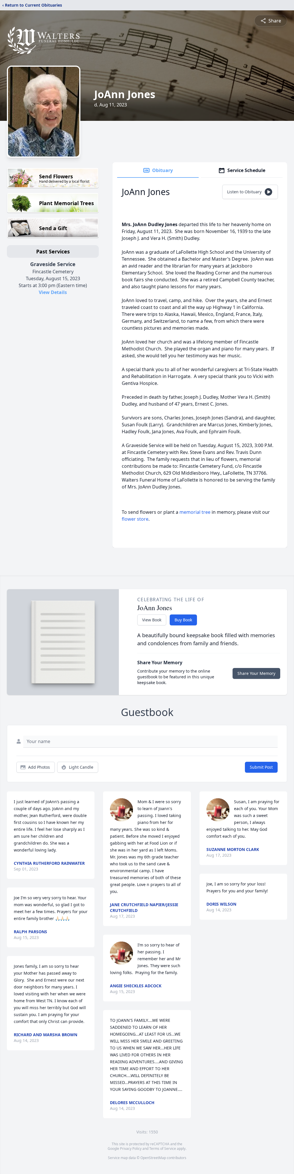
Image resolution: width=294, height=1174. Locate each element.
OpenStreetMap (153, 1157)
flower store (135, 519)
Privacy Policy (131, 1148)
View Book (151, 620)
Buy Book (183, 620)
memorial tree (194, 512)
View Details (53, 292)
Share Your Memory (256, 673)
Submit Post (261, 767)
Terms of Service (162, 1148)
